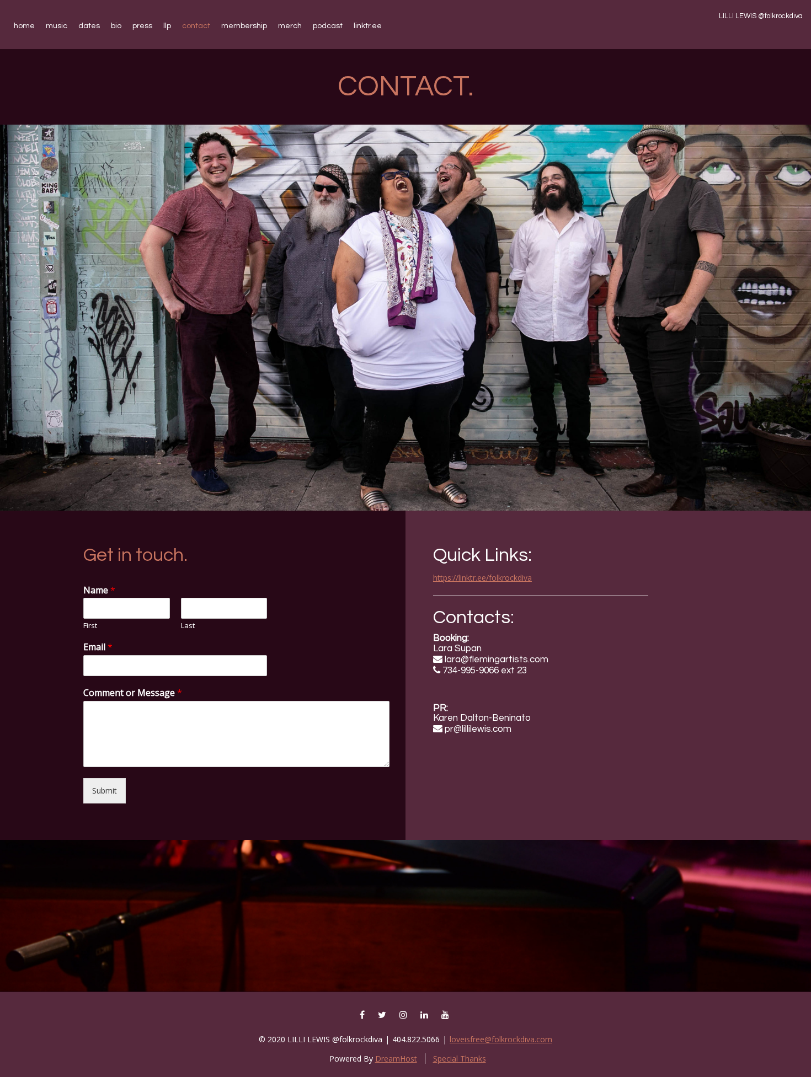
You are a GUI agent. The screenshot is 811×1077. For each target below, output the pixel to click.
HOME (24, 26)
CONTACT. (406, 86)
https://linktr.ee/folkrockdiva (482, 577)
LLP (167, 26)
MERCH (290, 26)
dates (89, 26)
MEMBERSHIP (244, 26)
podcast (328, 26)
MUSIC (56, 26)
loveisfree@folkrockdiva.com (501, 1039)
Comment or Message (132, 693)
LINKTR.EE (368, 26)
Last (188, 625)
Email (98, 647)
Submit (104, 790)
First (90, 625)
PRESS (142, 26)
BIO (116, 26)
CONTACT (196, 26)
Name (99, 590)
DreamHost (396, 1058)
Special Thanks (459, 1058)
